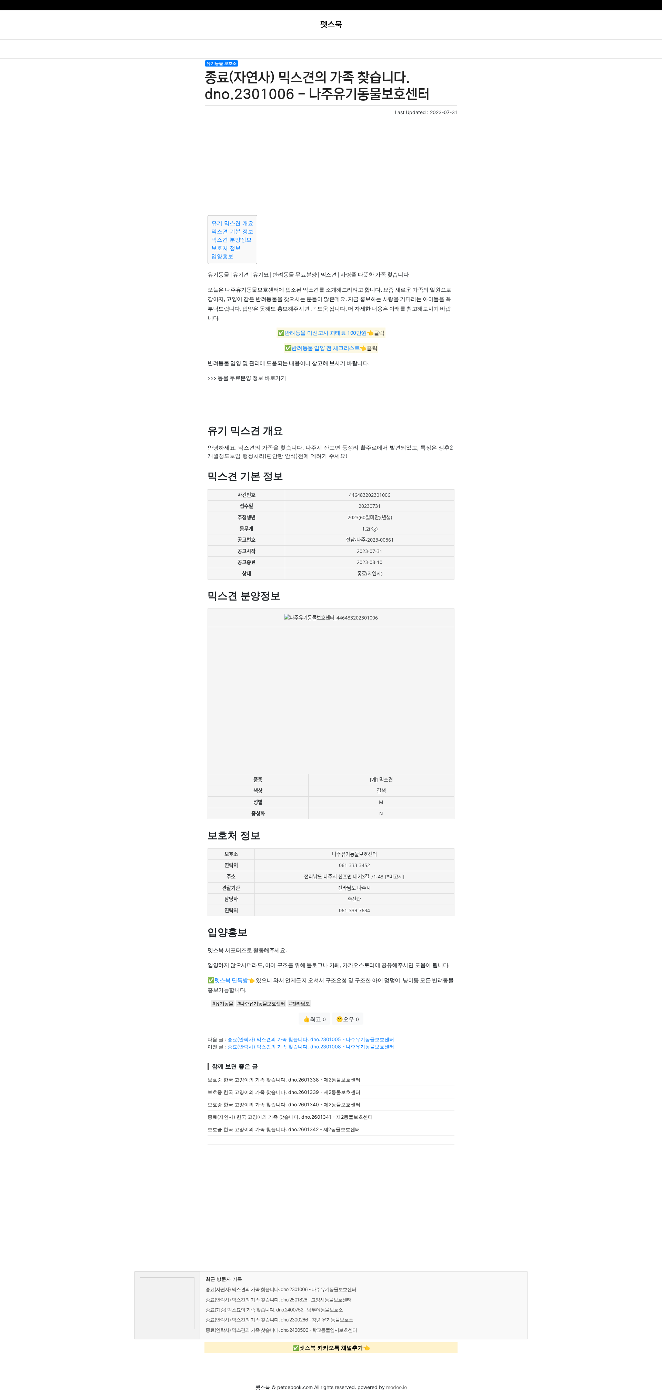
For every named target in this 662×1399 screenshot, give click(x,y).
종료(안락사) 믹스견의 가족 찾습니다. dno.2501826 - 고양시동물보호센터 (278, 1299)
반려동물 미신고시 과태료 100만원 (325, 333)
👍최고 (314, 1019)
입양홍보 (222, 256)
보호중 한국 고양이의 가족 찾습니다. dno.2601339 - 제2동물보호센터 (284, 1092)
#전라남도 (299, 1003)
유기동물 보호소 (222, 63)
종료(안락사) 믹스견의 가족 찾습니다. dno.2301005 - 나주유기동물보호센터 (311, 1039)
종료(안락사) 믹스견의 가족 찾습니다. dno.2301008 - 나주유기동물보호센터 (311, 1046)
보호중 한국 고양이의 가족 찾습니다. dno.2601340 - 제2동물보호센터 (284, 1104)
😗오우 (347, 1019)
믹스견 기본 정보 (232, 231)
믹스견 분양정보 (231, 239)
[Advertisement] (331, 164)
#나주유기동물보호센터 (261, 1003)
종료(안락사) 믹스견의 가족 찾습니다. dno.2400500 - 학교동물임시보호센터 (281, 1330)
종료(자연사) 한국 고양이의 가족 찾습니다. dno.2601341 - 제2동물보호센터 (290, 1117)
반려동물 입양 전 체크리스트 (325, 348)
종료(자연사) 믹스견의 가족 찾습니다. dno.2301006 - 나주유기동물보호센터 (280, 1289)
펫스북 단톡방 (231, 980)
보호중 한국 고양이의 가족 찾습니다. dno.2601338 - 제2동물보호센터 (284, 1080)
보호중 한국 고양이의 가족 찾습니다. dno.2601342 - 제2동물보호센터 (284, 1129)
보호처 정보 (226, 247)
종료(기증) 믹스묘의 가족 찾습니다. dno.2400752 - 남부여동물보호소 (274, 1309)
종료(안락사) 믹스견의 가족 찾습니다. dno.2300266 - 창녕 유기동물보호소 (279, 1319)
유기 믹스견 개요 (232, 223)
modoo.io (396, 1387)
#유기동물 (222, 1003)
